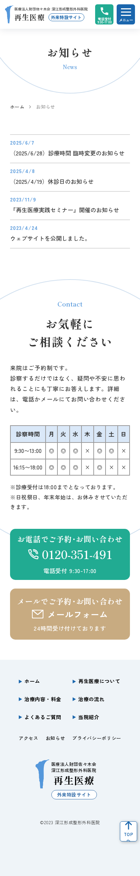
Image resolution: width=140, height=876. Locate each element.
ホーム (17, 106)
